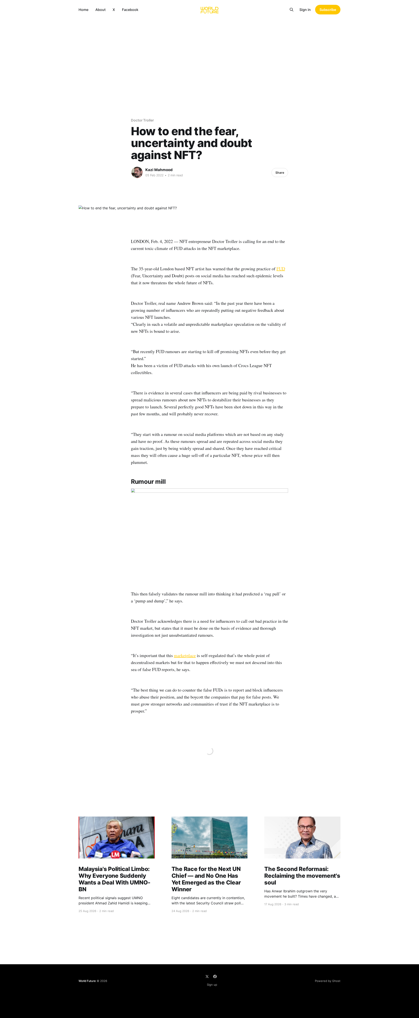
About (100, 9)
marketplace (185, 655)
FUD (280, 269)
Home (83, 9)
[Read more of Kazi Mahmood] (137, 172)
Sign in (305, 9)
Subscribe (327, 9)
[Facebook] (215, 976)
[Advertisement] (209, 52)
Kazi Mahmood (159, 170)
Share (279, 172)
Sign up (212, 984)
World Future (87, 981)
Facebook (130, 9)
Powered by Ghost (327, 981)
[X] (207, 976)
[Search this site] (291, 9)
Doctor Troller (142, 120)
